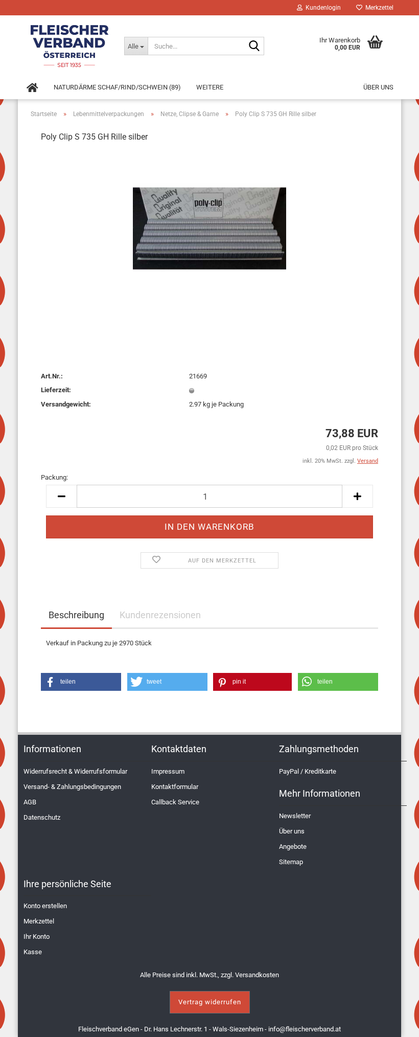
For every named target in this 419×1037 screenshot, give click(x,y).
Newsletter (295, 816)
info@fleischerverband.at (304, 1029)
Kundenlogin (321, 7)
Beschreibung (76, 615)
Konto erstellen (45, 906)
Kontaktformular (174, 787)
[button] (81, 682)
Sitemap (291, 862)
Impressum (167, 771)
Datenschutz (42, 817)
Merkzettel (377, 7)
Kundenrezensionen (160, 615)
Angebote (293, 846)
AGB (30, 802)
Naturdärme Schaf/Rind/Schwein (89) (117, 87)
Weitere (209, 87)
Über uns (378, 87)
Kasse (33, 952)
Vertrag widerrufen (209, 1002)
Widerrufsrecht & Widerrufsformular (75, 771)
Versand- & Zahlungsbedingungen (72, 787)
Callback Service (175, 802)
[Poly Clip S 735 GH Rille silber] (209, 228)
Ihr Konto (37, 936)
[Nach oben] (398, 1021)
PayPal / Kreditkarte (307, 771)
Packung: (54, 477)
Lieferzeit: (56, 390)
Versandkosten (257, 975)
